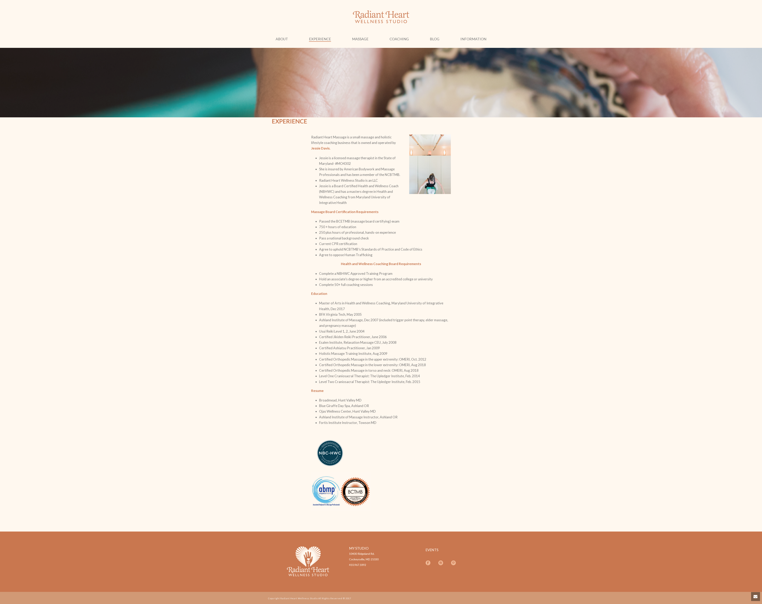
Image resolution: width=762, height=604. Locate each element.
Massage (360, 39)
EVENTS (432, 550)
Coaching (399, 39)
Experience (320, 39)
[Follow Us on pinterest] (453, 563)
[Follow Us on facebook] (428, 563)
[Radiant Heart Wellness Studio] (381, 17)
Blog (434, 39)
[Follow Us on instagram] (440, 563)
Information (473, 39)
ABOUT (282, 39)
